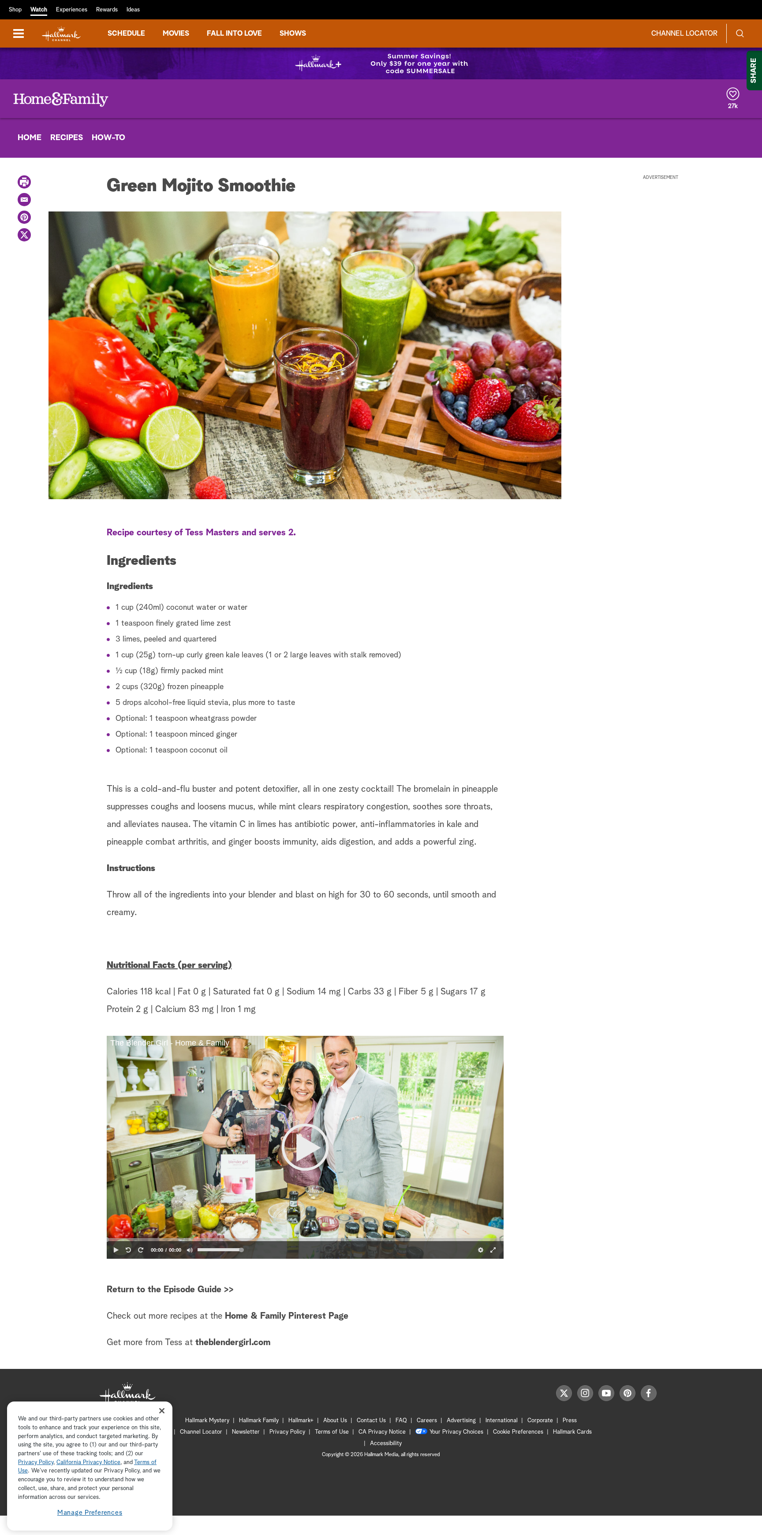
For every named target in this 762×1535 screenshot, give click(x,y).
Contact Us (371, 1421)
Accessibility (386, 1443)
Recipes (66, 138)
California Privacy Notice (88, 1462)
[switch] (190, 1250)
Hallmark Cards (572, 1432)
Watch (38, 10)
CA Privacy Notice (382, 1432)
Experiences (71, 10)
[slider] (305, 1239)
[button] (305, 1147)
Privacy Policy (287, 1432)
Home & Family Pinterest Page (286, 1316)
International (502, 1421)
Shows (293, 33)
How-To (108, 138)
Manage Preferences (90, 1512)
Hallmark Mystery (207, 1421)
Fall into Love (234, 33)
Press (570, 1421)
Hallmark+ (301, 1421)
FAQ (401, 1421)
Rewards (107, 10)
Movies (176, 33)
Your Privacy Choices (456, 1432)
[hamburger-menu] (18, 33)
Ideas (133, 10)
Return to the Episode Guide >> (170, 1289)
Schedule (126, 33)
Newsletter (246, 1432)
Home (29, 138)
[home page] (61, 33)
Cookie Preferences (518, 1432)
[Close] (161, 1410)
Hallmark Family (259, 1421)
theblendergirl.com (232, 1342)
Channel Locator (684, 33)
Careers (427, 1421)
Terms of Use (332, 1432)
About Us (335, 1421)
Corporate (540, 1421)
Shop (15, 10)
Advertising (461, 1421)
